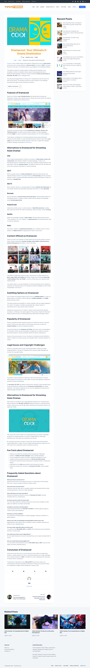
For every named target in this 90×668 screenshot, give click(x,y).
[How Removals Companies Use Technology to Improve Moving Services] (59, 32)
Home (5, 1)
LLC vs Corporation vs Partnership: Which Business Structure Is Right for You (72, 65)
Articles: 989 (29, 586)
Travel (69, 6)
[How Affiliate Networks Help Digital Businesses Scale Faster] (59, 73)
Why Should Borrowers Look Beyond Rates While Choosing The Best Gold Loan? (72, 24)
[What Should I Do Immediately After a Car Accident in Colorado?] (59, 80)
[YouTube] (82, 1)
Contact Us (7, 651)
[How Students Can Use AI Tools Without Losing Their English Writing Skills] (59, 58)
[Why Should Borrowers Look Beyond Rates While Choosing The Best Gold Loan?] (59, 24)
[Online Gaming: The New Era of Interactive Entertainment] (45, 621)
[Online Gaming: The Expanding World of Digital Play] (17, 621)
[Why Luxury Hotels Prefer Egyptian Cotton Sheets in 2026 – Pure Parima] (59, 86)
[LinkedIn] (45, 571)
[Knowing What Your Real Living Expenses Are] (59, 39)
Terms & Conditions (26, 1)
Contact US (33, 1)
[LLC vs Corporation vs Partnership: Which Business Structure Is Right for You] (59, 65)
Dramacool (10, 63)
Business (42, 6)
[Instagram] (77, 1)
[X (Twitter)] (75, 1)
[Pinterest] (80, 1)
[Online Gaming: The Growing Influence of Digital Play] (73, 621)
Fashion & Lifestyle (50, 6)
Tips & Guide (63, 6)
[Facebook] (72, 1)
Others (74, 6)
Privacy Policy (11, 1)
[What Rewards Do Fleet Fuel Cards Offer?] (59, 52)
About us (6, 647)
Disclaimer (18, 1)
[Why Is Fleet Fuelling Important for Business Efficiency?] (59, 45)
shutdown (29, 142)
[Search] (85, 1)
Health (57, 6)
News (37, 6)
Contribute (82, 6)
